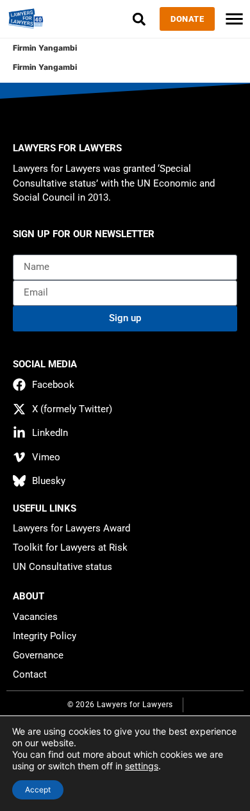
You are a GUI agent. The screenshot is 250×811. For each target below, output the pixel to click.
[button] (139, 19)
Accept (38, 789)
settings (141, 765)
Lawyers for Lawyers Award (71, 528)
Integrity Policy (44, 636)
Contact (30, 674)
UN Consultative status (62, 567)
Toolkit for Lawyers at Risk (70, 547)
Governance (38, 655)
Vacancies (35, 617)
